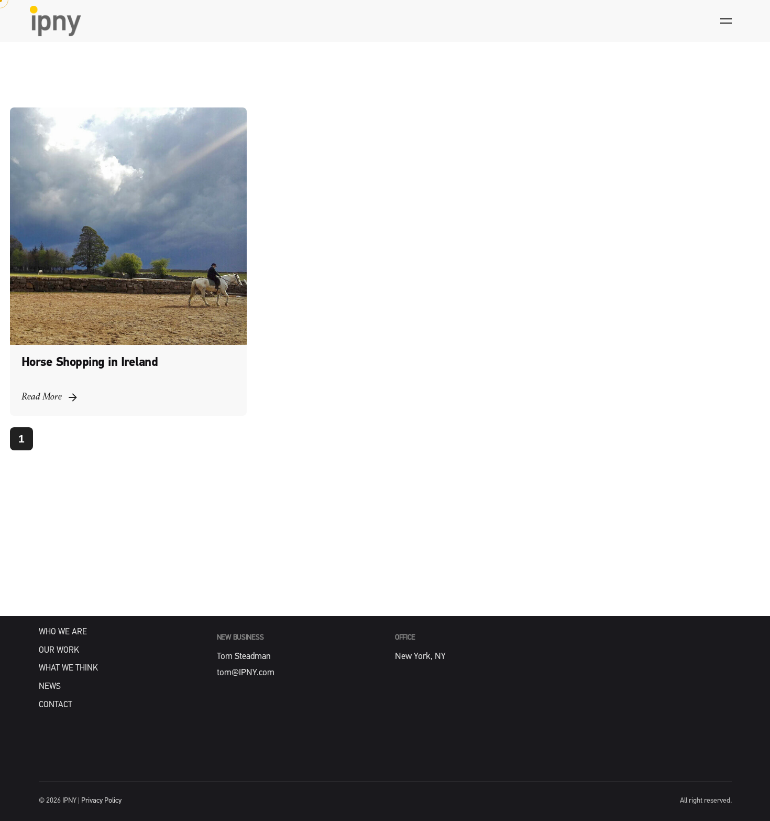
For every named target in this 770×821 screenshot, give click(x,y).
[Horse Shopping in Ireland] (128, 225)
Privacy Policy (101, 801)
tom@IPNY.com (245, 672)
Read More (41, 397)
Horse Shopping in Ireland (89, 363)
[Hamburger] (726, 21)
